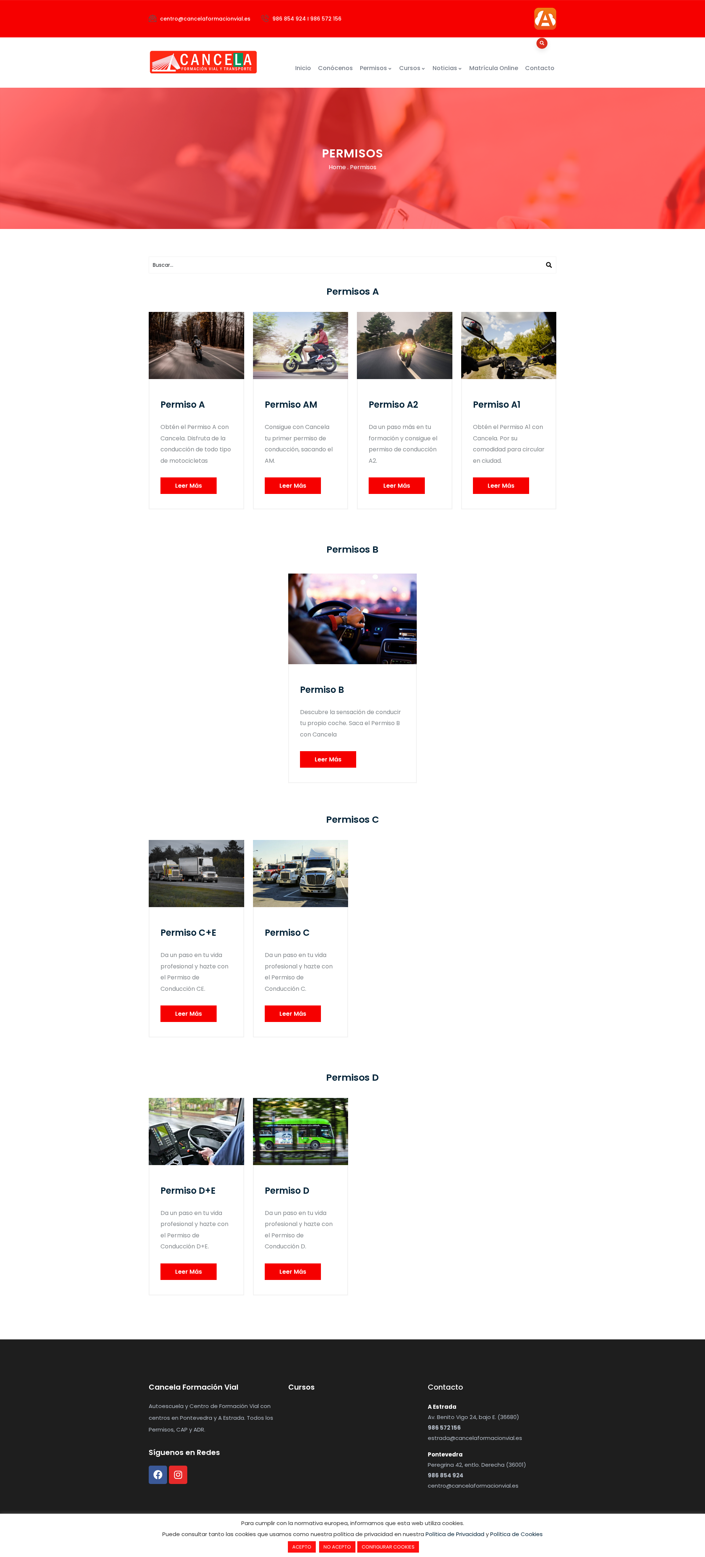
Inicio (303, 68)
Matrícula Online (493, 68)
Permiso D (287, 1191)
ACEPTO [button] (301, 1546)
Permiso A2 (393, 405)
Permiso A (182, 405)
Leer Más (188, 485)
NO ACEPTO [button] (337, 1546)
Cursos (409, 68)
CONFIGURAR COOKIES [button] (388, 1546)
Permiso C (287, 933)
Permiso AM (291, 405)
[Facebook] (158, 1475)
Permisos (373, 68)
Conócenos (335, 68)
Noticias (445, 68)
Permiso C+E (188, 933)
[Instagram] (178, 1475)
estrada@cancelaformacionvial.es (475, 1438)
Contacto (539, 68)
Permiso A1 (496, 405)
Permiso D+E (188, 1191)
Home (337, 167)
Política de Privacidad (455, 1534)
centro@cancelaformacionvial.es (473, 1485)
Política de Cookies (516, 1534)
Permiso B (322, 690)
